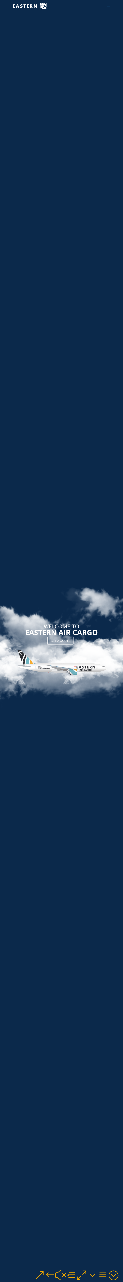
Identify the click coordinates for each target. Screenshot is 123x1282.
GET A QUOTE (60, 641)
